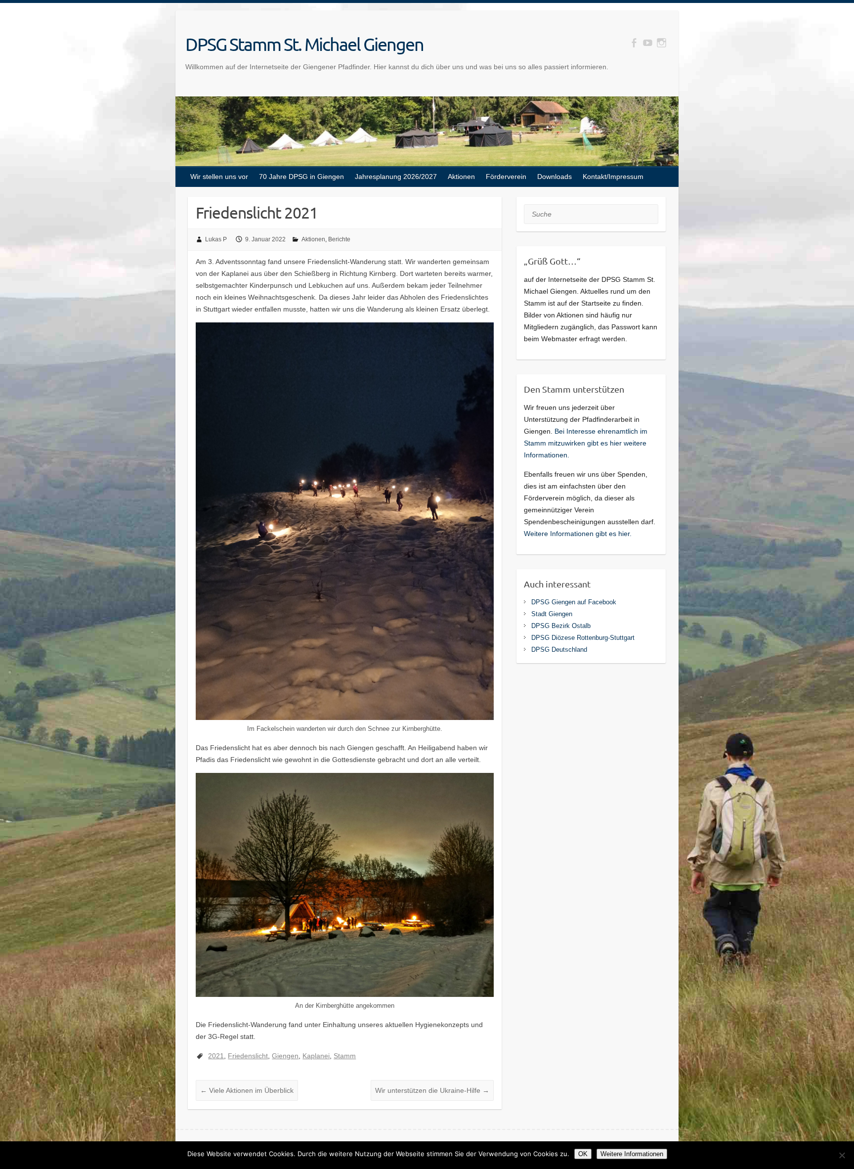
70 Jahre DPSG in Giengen (301, 176)
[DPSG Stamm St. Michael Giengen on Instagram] (661, 43)
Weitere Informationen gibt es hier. (578, 534)
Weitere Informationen (631, 1154)
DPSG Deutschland (559, 649)
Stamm (345, 1056)
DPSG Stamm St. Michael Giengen (304, 44)
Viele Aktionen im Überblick (247, 1090)
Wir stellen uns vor (219, 176)
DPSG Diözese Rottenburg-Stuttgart (583, 637)
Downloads (554, 176)
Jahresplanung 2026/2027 (396, 176)
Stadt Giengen (551, 614)
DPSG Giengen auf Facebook (573, 602)
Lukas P (216, 239)
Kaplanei (316, 1056)
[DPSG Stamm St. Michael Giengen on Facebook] (633, 43)
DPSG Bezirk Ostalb (561, 625)
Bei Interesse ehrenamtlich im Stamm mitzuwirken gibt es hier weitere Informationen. (585, 443)
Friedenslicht (248, 1056)
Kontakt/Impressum (613, 176)
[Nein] (842, 1155)
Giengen (285, 1056)
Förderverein (506, 176)
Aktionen (461, 176)
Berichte (339, 239)
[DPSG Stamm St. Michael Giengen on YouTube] (647, 43)
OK (583, 1154)
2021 (216, 1056)
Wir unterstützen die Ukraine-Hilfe (432, 1090)
